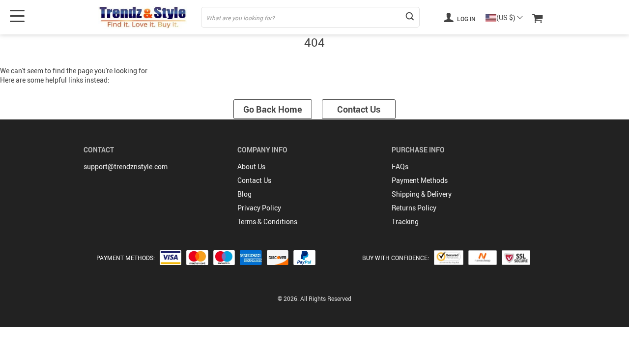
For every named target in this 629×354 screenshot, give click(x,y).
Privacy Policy (259, 207)
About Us (251, 166)
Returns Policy (414, 207)
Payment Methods (420, 180)
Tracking (405, 221)
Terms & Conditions (267, 221)
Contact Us (358, 109)
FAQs (400, 166)
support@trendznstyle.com (126, 166)
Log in (466, 19)
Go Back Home (272, 109)
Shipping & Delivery (422, 194)
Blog (244, 194)
